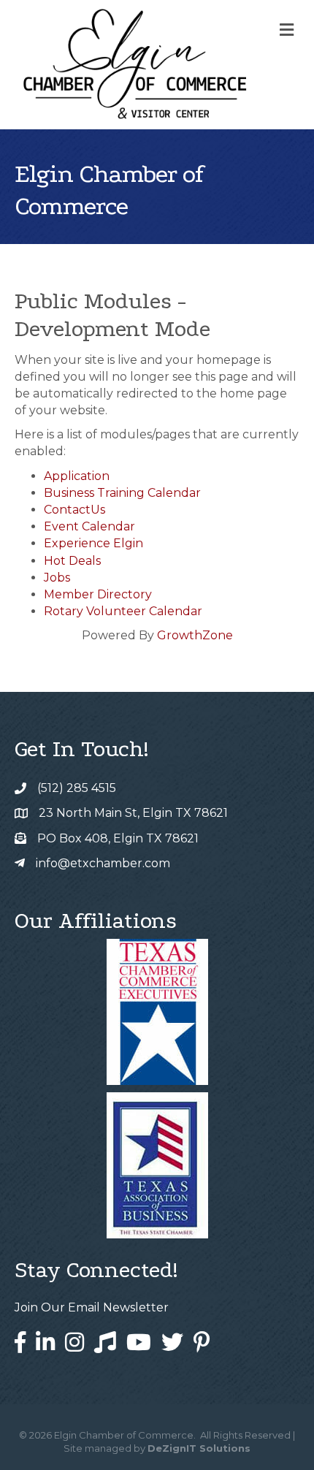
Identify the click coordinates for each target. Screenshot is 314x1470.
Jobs (57, 577)
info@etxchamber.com (103, 863)
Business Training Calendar (122, 493)
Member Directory (98, 594)
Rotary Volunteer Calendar (123, 611)
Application (77, 476)
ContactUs (74, 510)
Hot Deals (72, 561)
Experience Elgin (93, 543)
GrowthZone (195, 635)
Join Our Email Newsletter (92, 1307)
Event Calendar (89, 526)
